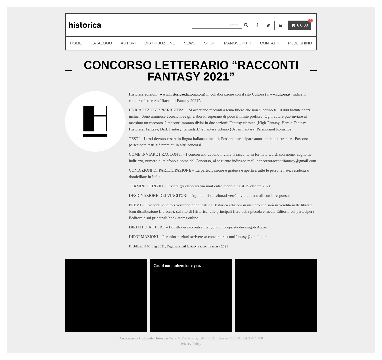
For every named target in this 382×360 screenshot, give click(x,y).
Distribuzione (159, 43)
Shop (209, 43)
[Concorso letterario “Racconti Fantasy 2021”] (95, 121)
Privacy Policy (191, 344)
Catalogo (101, 43)
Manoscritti (237, 43)
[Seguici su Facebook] (257, 25)
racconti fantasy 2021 (213, 246)
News (189, 43)
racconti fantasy (186, 246)
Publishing (300, 43)
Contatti (269, 43)
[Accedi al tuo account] (281, 25)
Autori (128, 43)
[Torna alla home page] (106, 25)
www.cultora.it (278, 94)
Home (76, 43)
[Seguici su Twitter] (268, 25)
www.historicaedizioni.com (182, 94)
